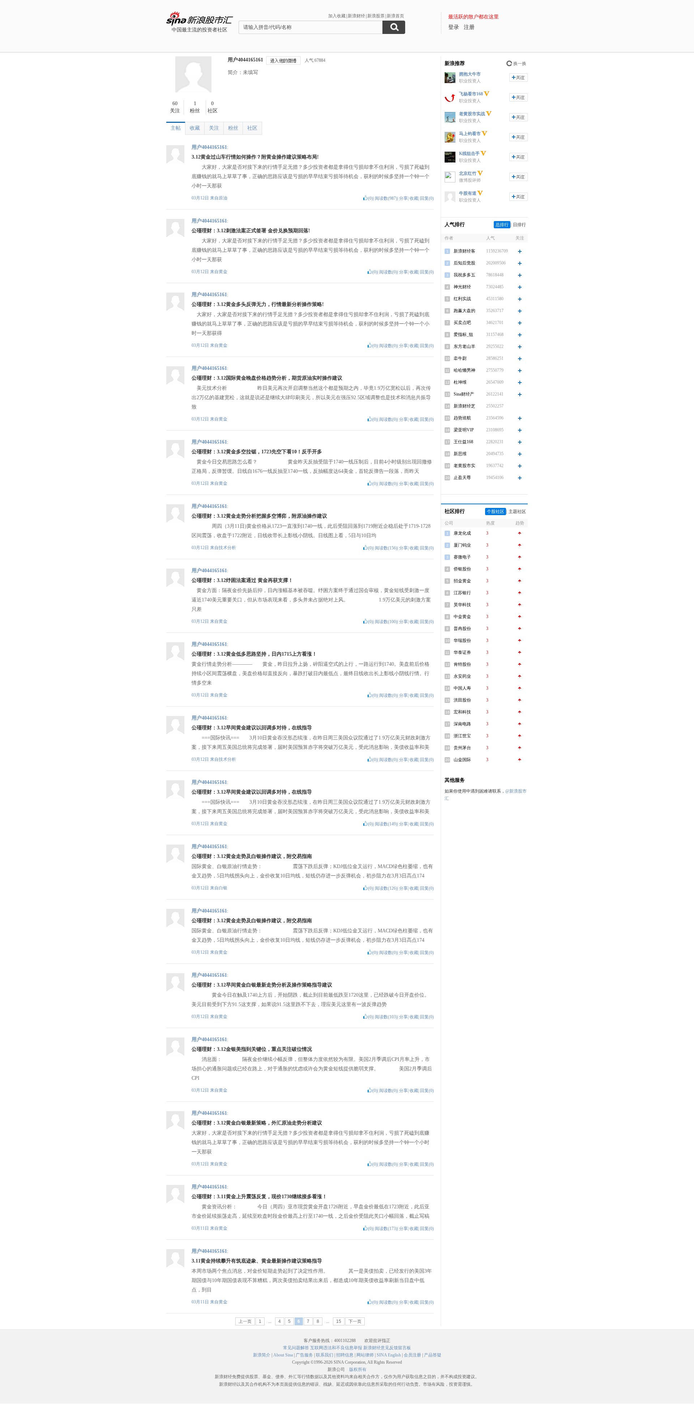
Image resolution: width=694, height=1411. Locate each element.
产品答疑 (432, 1355)
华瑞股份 (462, 640)
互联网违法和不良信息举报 (336, 1347)
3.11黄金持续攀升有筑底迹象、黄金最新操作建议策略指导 (257, 1261)
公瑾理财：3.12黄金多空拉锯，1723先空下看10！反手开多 (257, 451)
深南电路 (462, 723)
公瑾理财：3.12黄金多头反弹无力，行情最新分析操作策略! (258, 304)
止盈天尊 (462, 477)
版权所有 (358, 1369)
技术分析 (227, 547)
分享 (403, 198)
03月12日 (201, 197)
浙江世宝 (462, 735)
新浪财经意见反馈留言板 (387, 1347)
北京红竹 (467, 173)
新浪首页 (395, 15)
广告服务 (304, 1355)
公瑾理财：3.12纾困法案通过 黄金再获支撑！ (242, 580)
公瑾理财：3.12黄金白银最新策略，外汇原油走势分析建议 (257, 1123)
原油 (223, 197)
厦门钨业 (462, 545)
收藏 (195, 128)
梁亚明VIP (464, 429)
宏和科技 (462, 712)
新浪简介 (261, 1355)
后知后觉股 (464, 263)
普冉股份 (462, 628)
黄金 (223, 271)
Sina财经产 (464, 394)
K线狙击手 (469, 153)
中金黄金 (462, 616)
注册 (469, 27)
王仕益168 (463, 441)
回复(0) (427, 198)
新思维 (460, 453)
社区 (252, 128)
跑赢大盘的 (464, 310)
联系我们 (324, 1355)
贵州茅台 (462, 747)
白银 (223, 887)
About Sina (283, 1355)
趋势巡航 (462, 417)
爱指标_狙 (463, 334)
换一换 (519, 63)
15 (338, 1321)
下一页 (354, 1321)
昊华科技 (462, 604)
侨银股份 (462, 568)
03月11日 (201, 1228)
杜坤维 (460, 382)
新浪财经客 (464, 251)
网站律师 (365, 1355)
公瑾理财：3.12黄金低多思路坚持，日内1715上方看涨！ (254, 654)
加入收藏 (337, 15)
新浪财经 (356, 15)
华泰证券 (462, 652)
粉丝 (233, 128)
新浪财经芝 (464, 406)
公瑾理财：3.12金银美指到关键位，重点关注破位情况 (252, 1049)
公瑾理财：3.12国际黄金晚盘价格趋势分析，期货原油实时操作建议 (267, 378)
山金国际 (462, 759)
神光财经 (462, 286)
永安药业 (462, 676)
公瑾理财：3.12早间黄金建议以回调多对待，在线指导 (252, 727)
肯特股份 (462, 664)
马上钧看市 (470, 133)
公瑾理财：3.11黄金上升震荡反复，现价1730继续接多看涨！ (259, 1196)
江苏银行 (462, 592)
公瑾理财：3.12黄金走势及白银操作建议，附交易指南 (252, 856)
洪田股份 (462, 700)
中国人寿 (462, 688)
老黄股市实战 (472, 113)
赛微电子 (462, 557)
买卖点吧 (462, 322)
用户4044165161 (245, 59)
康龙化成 (462, 533)
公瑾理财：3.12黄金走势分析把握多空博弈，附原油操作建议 (259, 516)
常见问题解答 (296, 1347)
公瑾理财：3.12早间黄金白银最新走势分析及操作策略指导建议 (262, 985)
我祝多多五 (464, 274)
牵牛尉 (460, 358)
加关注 (518, 77)
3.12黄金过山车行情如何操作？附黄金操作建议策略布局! (255, 157)
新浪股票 (376, 15)
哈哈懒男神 (464, 370)
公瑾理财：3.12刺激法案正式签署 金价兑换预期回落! (251, 230)
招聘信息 (345, 1355)
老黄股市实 (464, 465)
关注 (214, 128)
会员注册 (412, 1355)
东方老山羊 (464, 346)
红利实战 (462, 298)
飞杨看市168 (471, 93)
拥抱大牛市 (470, 74)
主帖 (176, 128)
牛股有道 (467, 193)
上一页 (245, 1321)
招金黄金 (462, 580)
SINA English (389, 1355)
